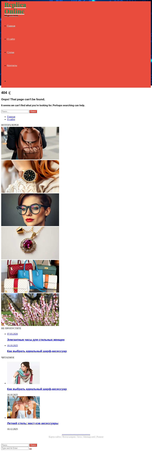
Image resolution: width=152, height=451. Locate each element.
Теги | (80, 437)
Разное (100, 437)
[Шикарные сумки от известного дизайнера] (76, 276)
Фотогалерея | (69, 437)
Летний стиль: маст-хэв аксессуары (32, 423)
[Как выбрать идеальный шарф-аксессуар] (79, 373)
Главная (11, 26)
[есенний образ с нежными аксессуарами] (76, 310)
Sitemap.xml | (90, 437)
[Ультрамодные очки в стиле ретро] (76, 210)
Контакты (12, 65)
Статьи (10, 52)
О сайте (11, 39)
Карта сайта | (55, 437)
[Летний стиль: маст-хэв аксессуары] (79, 407)
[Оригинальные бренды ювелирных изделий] (76, 243)
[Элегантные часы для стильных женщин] (76, 176)
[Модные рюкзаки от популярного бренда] (76, 143)
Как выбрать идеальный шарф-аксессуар (37, 389)
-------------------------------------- (76, 434)
